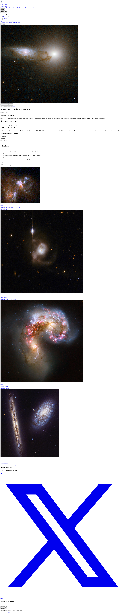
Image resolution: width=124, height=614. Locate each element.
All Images (10, 7)
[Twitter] (62, 597)
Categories (15, 7)
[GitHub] (1, 473)
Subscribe (3, 608)
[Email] (2, 598)
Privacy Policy (25, 7)
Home (4, 14)
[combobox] (3, 9)
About (20, 7)
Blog (18, 7)
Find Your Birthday (4, 7)
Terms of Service (31, 7)
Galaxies (5, 18)
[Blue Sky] (1, 598)
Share (4, 24)
